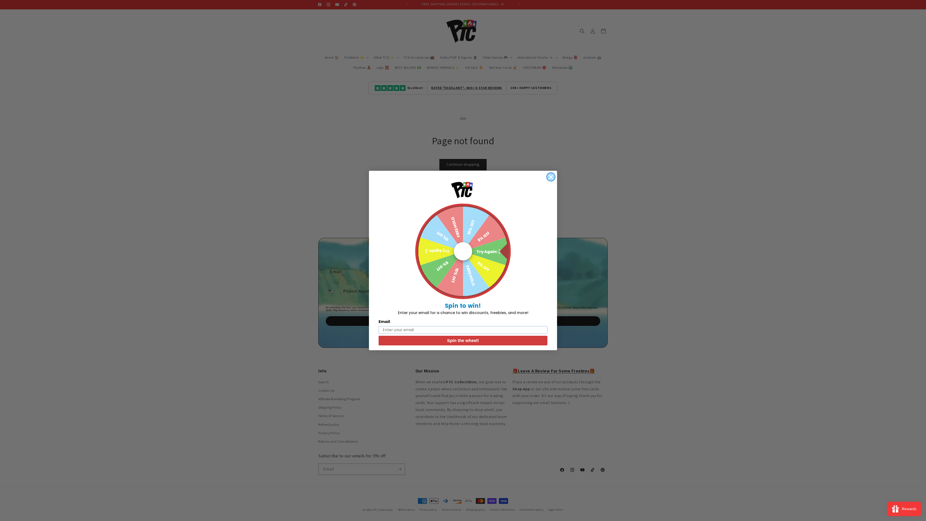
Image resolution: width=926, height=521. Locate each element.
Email (384, 321)
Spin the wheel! (463, 340)
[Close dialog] (551, 177)
